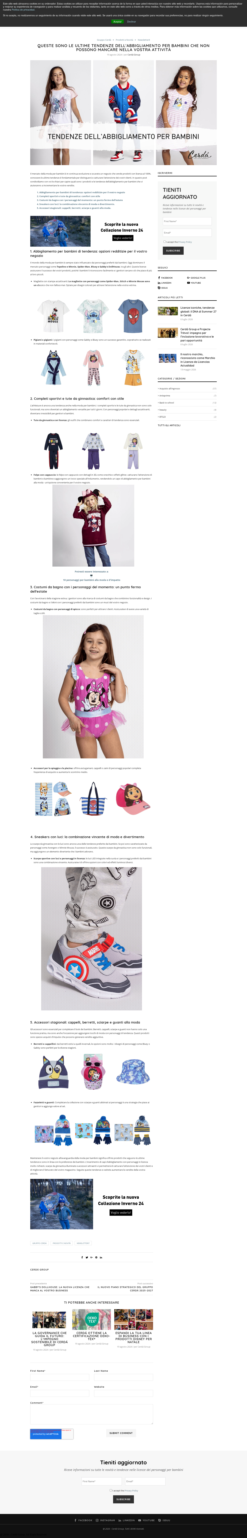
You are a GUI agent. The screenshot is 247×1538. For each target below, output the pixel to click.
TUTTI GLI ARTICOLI (169, 425)
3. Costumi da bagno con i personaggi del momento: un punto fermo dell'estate (80, 200)
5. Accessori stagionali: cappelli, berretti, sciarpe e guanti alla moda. (74, 207)
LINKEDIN (166, 282)
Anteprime (187, 395)
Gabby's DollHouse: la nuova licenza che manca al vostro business (60, 1289)
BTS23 (187, 416)
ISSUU (164, 287)
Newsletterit (144, 40)
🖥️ (91, 575)
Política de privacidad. (23, 9)
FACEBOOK (167, 277)
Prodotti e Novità (124, 40)
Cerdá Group (134, 54)
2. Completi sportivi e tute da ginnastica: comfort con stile (68, 196)
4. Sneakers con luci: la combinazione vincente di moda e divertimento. (76, 204)
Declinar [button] (131, 21)
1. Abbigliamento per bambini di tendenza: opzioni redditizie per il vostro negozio (81, 192)
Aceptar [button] (117, 21)
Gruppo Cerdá (104, 40)
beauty (187, 409)
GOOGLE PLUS (198, 277)
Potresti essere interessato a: (92, 571)
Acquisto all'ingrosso (187, 388)
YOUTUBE (196, 282)
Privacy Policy (185, 241)
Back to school (187, 402)
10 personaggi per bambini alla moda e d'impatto (91, 580)
